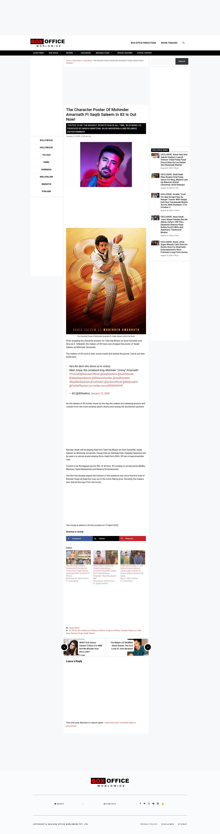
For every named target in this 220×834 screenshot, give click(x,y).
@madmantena (121, 377)
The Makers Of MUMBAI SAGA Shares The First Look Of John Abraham (122, 645)
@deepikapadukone (80, 377)
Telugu (46, 155)
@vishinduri (97, 381)
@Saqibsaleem (108, 374)
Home (68, 60)
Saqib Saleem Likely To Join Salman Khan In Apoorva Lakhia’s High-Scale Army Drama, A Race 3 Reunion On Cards (131, 571)
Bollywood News (113, 630)
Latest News (38, 53)
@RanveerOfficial (90, 374)
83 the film (76, 630)
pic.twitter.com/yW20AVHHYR (106, 385)
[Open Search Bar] (183, 43)
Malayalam (46, 176)
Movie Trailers (169, 43)
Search (181, 61)
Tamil (46, 162)
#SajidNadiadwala (79, 381)
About (60, 804)
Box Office (53, 53)
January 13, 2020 (100, 393)
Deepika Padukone (128, 630)
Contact (111, 804)
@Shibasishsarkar (102, 377)
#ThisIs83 (74, 374)
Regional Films (102, 53)
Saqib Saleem (89, 633)
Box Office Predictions (143, 43)
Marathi (46, 184)
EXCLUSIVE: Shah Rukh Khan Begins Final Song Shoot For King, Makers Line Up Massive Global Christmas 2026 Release (174, 179)
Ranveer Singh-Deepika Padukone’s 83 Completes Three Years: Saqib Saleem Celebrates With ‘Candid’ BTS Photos (77, 571)
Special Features (124, 53)
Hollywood (86, 53)
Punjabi (46, 191)
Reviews (69, 53)
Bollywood (86, 630)
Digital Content (144, 53)
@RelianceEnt (130, 381)
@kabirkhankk (125, 374)
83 (70, 630)
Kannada (46, 169)
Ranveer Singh (77, 633)
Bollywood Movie (98, 630)
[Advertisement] (110, 18)
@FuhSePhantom (79, 385)
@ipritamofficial (113, 381)
